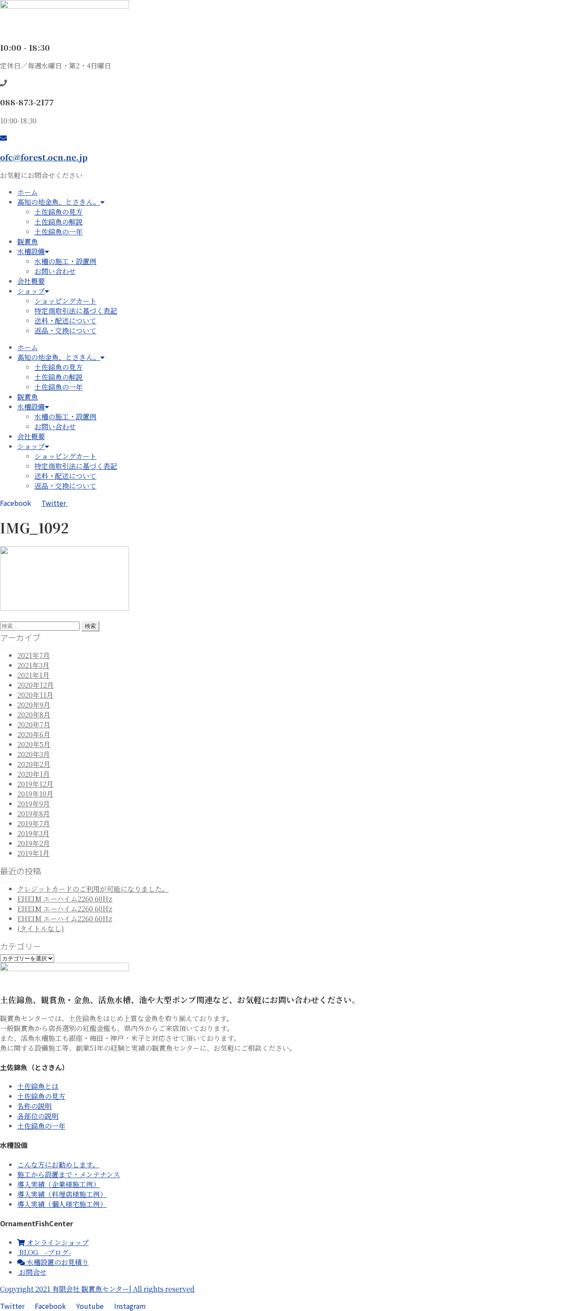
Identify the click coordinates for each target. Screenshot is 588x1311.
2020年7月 (33, 724)
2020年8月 (33, 715)
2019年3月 (33, 833)
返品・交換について (65, 330)
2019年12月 (35, 784)
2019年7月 (33, 823)
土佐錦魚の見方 (58, 212)
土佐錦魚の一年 (58, 232)
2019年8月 (33, 814)
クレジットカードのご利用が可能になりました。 (93, 889)
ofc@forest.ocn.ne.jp (43, 157)
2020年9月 (33, 705)
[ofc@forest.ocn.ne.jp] (3, 137)
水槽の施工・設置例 (65, 261)
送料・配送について (65, 321)
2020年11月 (35, 695)
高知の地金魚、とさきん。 (58, 202)
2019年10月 (35, 794)
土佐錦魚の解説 (58, 222)
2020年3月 (33, 754)
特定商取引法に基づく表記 (75, 311)
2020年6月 (33, 734)
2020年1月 (33, 774)
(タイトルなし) (40, 928)
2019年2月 (33, 843)
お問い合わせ (55, 271)
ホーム (27, 192)
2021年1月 (33, 675)
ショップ (31, 291)
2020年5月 (33, 744)
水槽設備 (31, 251)
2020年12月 (35, 685)
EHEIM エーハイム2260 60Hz (64, 899)
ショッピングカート (65, 301)
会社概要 (31, 281)
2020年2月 (33, 764)
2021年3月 (33, 665)
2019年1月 (33, 853)
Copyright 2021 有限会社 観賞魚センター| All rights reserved (97, 1289)
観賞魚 (27, 241)
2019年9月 (33, 804)
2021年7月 (33, 655)
